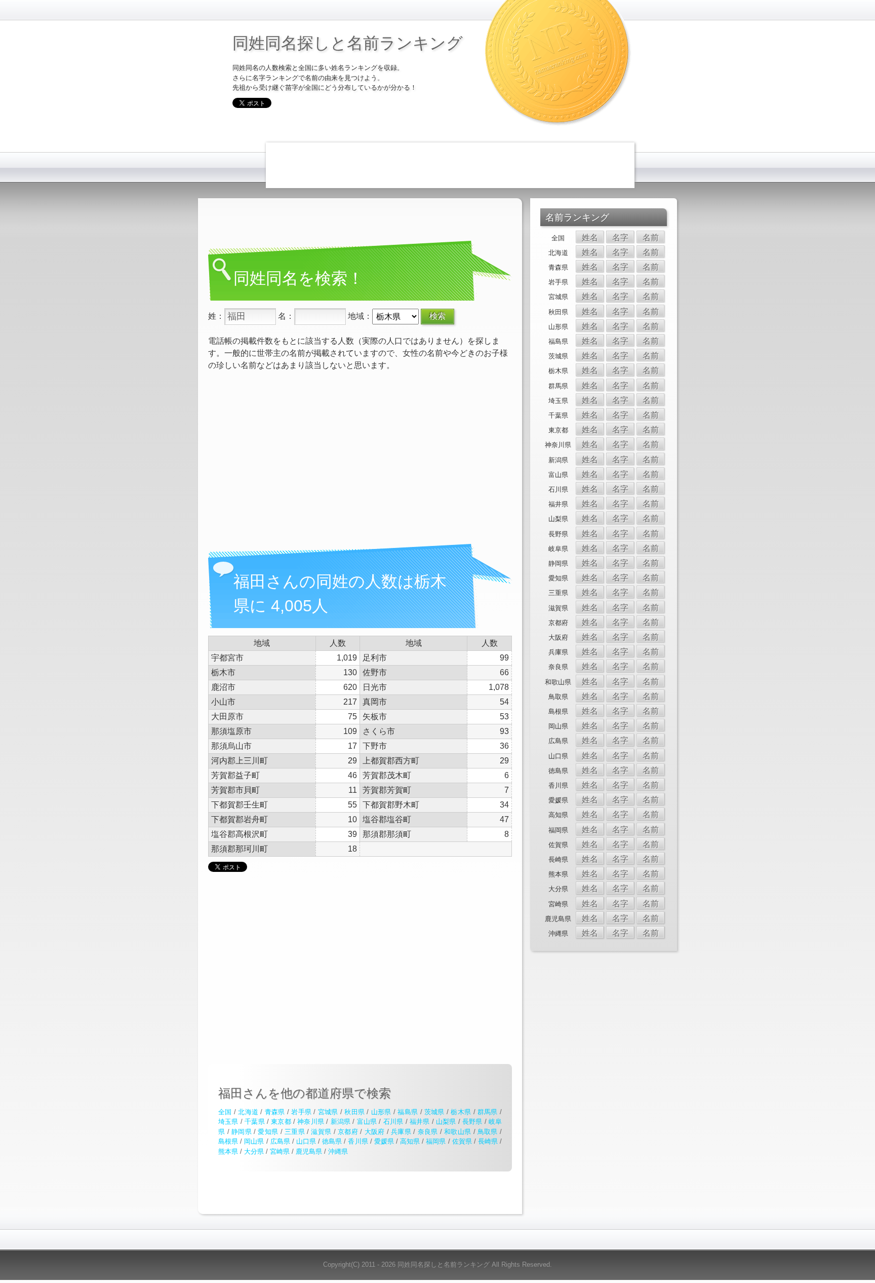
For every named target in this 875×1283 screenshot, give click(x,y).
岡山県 (254, 1141)
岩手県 (301, 1112)
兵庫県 (401, 1131)
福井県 (420, 1121)
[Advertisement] (450, 165)
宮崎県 (280, 1151)
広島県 (280, 1141)
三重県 (295, 1131)
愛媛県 (384, 1141)
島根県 (228, 1141)
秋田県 (354, 1112)
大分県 (254, 1151)
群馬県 (488, 1112)
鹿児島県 (309, 1151)
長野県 (472, 1121)
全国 (225, 1112)
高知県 (410, 1141)
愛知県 (268, 1131)
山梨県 (446, 1121)
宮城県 (328, 1112)
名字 (620, 237)
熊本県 (228, 1151)
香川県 (358, 1141)
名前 (651, 237)
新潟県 (341, 1121)
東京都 (281, 1121)
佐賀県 (462, 1141)
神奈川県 (310, 1121)
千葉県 (255, 1121)
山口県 (306, 1141)
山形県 (381, 1112)
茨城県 (434, 1112)
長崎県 (488, 1141)
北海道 (248, 1112)
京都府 (348, 1131)
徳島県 (332, 1141)
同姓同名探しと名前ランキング (347, 42)
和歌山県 (457, 1131)
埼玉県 (228, 1121)
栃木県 (461, 1112)
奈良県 (428, 1131)
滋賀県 (321, 1131)
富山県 (367, 1121)
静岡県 (241, 1131)
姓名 (590, 237)
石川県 (393, 1121)
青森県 (275, 1112)
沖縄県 (338, 1151)
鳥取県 (488, 1131)
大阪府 (375, 1131)
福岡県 (436, 1141)
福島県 (407, 1112)
